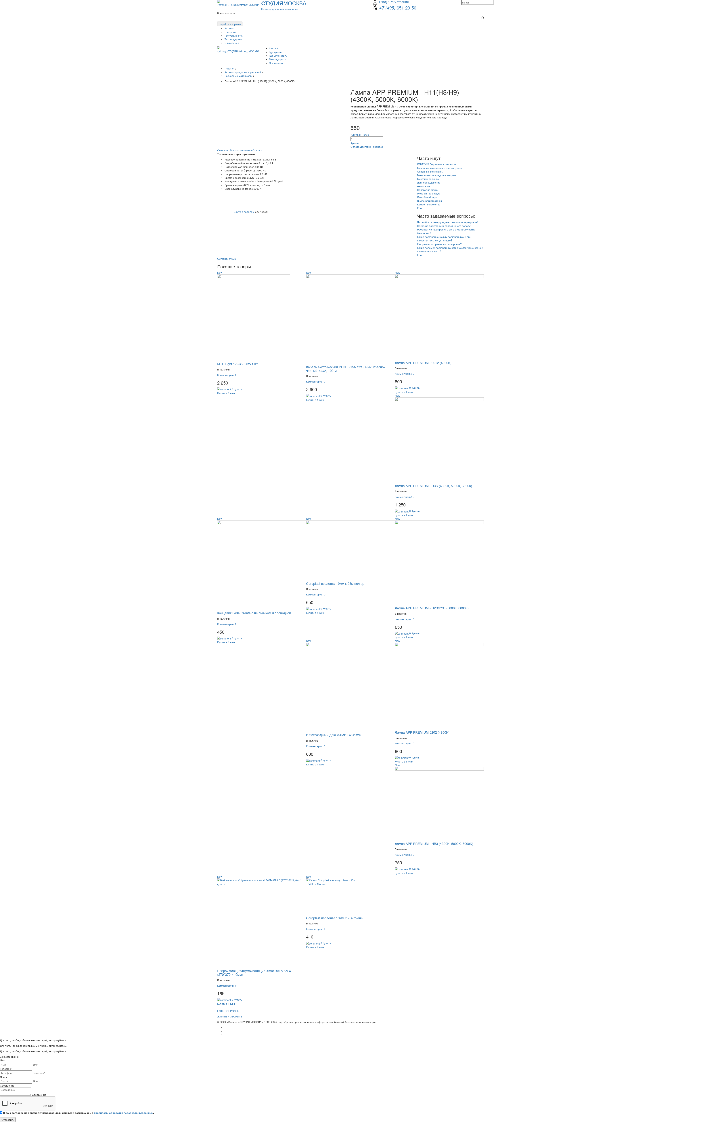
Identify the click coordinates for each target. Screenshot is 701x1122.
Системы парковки (428, 179)
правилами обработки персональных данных (123, 1113)
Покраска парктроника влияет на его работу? (444, 226)
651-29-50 (397, 7)
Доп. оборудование (428, 182)
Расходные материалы (239, 75)
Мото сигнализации (428, 193)
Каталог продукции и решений (243, 72)
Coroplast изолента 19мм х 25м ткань (334, 917)
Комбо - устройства (428, 204)
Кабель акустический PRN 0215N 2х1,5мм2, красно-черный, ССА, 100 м (345, 368)
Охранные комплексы (430, 171)
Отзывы (257, 150)
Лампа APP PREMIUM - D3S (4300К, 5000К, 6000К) (433, 485)
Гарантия (377, 146)
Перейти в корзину (230, 24)
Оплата (354, 146)
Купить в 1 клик (359, 134)
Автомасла (423, 186)
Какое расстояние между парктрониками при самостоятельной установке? (444, 238)
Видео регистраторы (429, 201)
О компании (232, 43)
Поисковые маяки (427, 190)
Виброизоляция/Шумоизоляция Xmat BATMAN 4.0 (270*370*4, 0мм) (255, 972)
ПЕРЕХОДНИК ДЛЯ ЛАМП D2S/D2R (333, 735)
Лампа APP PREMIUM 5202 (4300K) (422, 732)
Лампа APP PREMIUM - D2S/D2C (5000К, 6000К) (432, 608)
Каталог (229, 28)
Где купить (231, 32)
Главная (229, 68)
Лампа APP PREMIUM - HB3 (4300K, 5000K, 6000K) (434, 843)
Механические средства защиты (436, 175)
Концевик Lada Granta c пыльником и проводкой (254, 612)
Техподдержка (233, 39)
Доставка (365, 146)
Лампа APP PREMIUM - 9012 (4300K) (423, 362)
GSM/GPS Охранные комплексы (436, 164)
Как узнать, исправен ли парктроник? (439, 244)
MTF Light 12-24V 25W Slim (237, 363)
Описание (223, 150)
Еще (420, 208)
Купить (354, 143)
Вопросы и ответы (241, 150)
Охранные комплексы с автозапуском (439, 168)
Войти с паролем (244, 211)
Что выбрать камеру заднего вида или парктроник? (447, 222)
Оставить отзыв (226, 258)
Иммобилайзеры (427, 197)
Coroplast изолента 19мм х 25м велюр (335, 583)
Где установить (234, 35)
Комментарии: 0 (227, 375)
